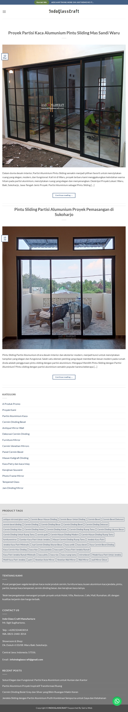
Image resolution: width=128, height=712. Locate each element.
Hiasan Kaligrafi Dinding (15, 457)
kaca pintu (43, 555)
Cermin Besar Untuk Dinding (72, 519)
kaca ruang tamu (68, 555)
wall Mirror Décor (99, 559)
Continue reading (64, 195)
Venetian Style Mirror (44, 559)
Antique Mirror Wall (13, 427)
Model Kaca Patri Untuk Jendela (106, 555)
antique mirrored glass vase (15, 519)
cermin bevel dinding (12, 524)
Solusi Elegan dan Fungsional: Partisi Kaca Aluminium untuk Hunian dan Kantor (44, 679)
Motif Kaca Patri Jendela (14, 559)
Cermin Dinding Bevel (14, 421)
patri (30, 559)
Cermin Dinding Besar (51, 524)
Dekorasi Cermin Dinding (16, 433)
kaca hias (34, 549)
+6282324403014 (18, 629)
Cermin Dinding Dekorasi (97, 524)
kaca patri (58, 549)
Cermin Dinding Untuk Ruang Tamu (18, 534)
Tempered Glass (10, 481)
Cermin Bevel (94, 519)
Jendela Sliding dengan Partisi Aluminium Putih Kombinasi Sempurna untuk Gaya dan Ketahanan (54, 697)
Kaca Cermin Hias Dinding (15, 549)
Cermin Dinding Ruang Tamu (82, 529)
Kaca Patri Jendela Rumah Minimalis (19, 555)
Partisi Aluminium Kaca (14, 415)
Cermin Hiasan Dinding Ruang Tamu (97, 534)
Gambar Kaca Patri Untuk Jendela (35, 539)
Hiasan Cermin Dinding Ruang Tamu (69, 539)
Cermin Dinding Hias (12, 529)
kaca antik (69, 544)
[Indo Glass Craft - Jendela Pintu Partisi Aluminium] (64, 11)
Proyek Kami (9, 409)
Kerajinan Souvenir (12, 469)
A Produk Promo (11, 403)
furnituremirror (10, 539)
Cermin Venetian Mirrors (15, 445)
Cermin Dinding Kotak (56, 529)
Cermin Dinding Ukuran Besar (110, 529)
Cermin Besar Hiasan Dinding (44, 519)
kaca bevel (82, 544)
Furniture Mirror (11, 439)
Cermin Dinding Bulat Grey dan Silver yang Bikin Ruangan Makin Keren (40, 691)
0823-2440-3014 (16, 633)
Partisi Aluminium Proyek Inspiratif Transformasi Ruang (32, 685)
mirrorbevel (84, 555)
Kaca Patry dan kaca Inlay (16, 463)
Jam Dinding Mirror (12, 487)
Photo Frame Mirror (13, 475)
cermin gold (42, 534)
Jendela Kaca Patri (96, 539)
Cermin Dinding (31, 524)
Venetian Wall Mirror (66, 559)
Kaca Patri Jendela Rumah (78, 549)
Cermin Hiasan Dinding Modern (64, 534)
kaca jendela (46, 549)
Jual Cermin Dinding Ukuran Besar (47, 544)
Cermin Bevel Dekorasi (113, 519)
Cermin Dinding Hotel (34, 529)
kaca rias (55, 555)
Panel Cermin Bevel (12, 451)
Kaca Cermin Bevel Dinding (102, 544)
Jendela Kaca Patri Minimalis (16, 544)
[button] (4, 11)
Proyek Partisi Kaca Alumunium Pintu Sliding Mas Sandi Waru (64, 32)
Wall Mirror (84, 559)
